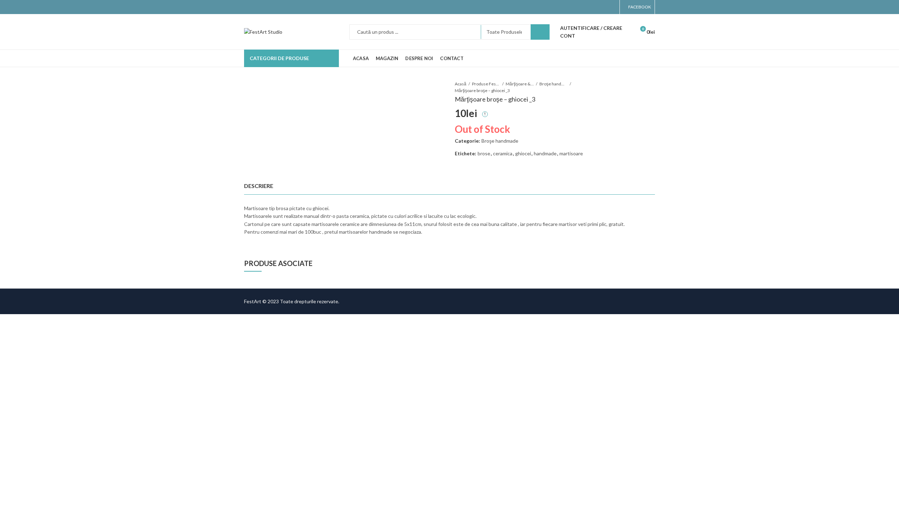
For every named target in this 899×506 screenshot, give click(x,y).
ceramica (502, 153)
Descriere (258, 185)
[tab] (258, 185)
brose (484, 153)
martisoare (571, 153)
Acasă (460, 83)
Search (540, 32)
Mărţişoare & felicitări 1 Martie (520, 83)
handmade (545, 153)
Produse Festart (486, 83)
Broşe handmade (553, 83)
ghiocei (523, 153)
